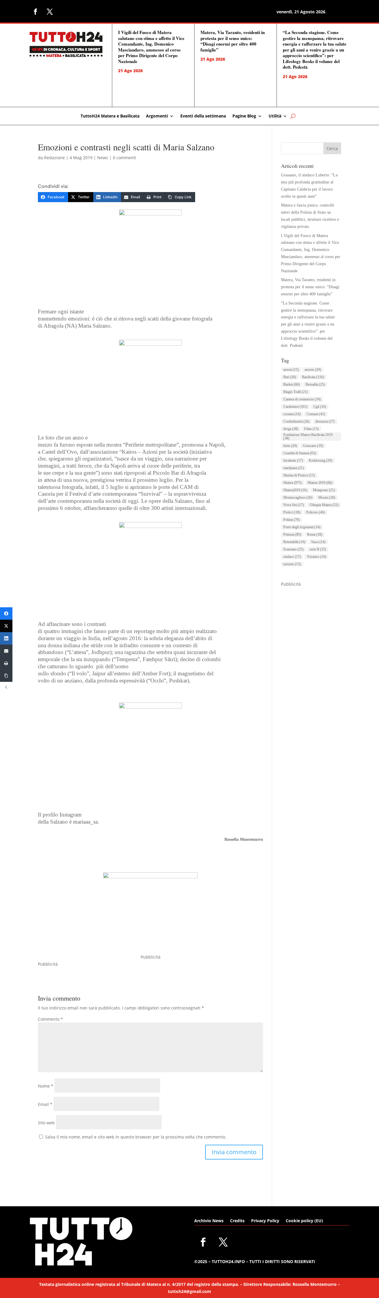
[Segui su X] (50, 11)
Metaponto (324, 490)
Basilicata (313, 377)
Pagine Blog (244, 116)
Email (45, 1104)
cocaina (292, 414)
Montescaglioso (297, 497)
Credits (237, 1221)
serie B (317, 549)
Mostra (326, 497)
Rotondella (294, 542)
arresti (291, 370)
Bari (289, 377)
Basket (291, 384)
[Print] (6, 663)
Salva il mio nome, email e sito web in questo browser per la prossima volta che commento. (135, 1137)
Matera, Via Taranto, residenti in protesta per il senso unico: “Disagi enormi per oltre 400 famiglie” (232, 41)
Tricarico (316, 557)
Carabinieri (295, 407)
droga (290, 429)
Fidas (311, 429)
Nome (45, 1086)
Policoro (315, 512)
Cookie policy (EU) (304, 1221)
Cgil (319, 407)
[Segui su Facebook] (35, 11)
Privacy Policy (265, 1221)
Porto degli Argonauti (301, 527)
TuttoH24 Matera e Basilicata (110, 116)
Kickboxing (320, 460)
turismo (292, 564)
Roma (314, 534)
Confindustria (296, 421)
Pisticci (291, 512)
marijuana (293, 468)
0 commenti (124, 157)
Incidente (293, 460)
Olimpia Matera (324, 505)
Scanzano (293, 549)
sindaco (292, 557)
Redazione (54, 157)
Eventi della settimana (203, 116)
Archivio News (209, 1221)
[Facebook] (6, 613)
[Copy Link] (6, 675)
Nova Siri (293, 505)
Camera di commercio (302, 399)
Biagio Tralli (295, 392)
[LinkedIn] (6, 638)
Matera (292, 483)
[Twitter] (6, 626)
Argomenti (157, 116)
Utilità (275, 116)
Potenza (292, 534)
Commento (50, 1019)
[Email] (6, 651)
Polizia (291, 520)
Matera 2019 (320, 483)
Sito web (46, 1122)
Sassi (318, 542)
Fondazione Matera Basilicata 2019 (308, 436)
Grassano (313, 446)
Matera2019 (295, 490)
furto (290, 446)
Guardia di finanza (299, 453)
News (102, 157)
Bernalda (315, 384)
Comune (315, 414)
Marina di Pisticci (299, 475)
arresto (313, 370)
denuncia (325, 421)
